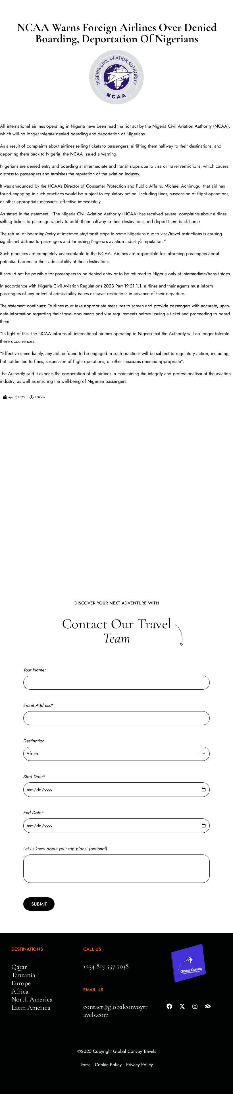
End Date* (33, 812)
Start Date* (34, 776)
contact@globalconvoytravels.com (115, 1011)
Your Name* (35, 670)
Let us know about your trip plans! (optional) (65, 848)
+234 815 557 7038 (106, 966)
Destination (33, 741)
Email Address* (38, 705)
